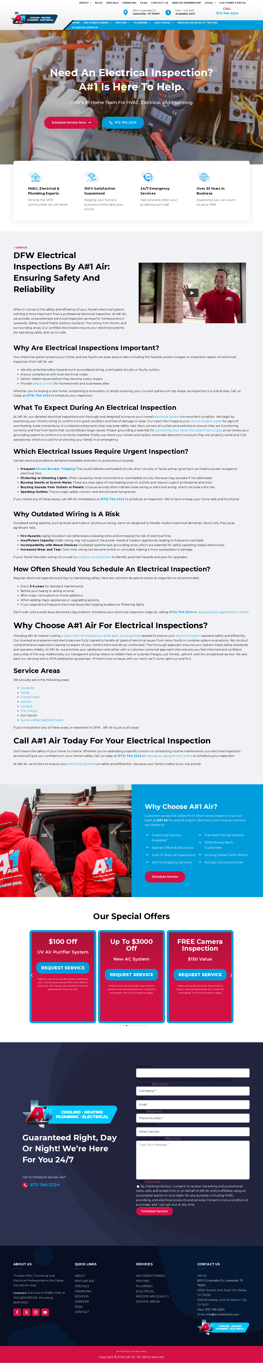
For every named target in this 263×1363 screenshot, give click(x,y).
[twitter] (26, 1312)
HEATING (143, 1281)
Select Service (146, 1125)
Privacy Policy (139, 1351)
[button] (32, 975)
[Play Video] (192, 293)
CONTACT (82, 1312)
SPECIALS (82, 1286)
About (80, 1275)
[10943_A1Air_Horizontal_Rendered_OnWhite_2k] (34, 13)
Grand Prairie (30, 697)
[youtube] (45, 1312)
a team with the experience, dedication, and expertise (101, 635)
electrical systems (81, 764)
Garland (27, 706)
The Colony (29, 711)
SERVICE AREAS (148, 1301)
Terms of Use (123, 1351)
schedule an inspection (94, 557)
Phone (149, 1111)
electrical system (167, 416)
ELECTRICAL (145, 1291)
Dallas (25, 692)
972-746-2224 (227, 13)
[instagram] (36, 1312)
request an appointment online (169, 756)
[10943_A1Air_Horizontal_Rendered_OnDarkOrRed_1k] (223, 1320)
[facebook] (17, 1312)
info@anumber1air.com (222, 1314)
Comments (144, 1066)
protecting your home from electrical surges (188, 430)
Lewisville (27, 688)
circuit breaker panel (206, 421)
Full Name (152, 1084)
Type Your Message (158, 1138)
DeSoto (26, 701)
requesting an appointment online (223, 612)
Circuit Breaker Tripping (55, 469)
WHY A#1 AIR (84, 1281)
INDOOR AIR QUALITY (152, 1296)
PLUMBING (144, 1286)
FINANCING (83, 1291)
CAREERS (82, 1301)
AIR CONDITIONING (150, 1275)
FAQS (79, 1307)
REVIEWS (82, 1296)
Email (140, 1097)
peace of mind (43, 383)
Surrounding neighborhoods (42, 720)
